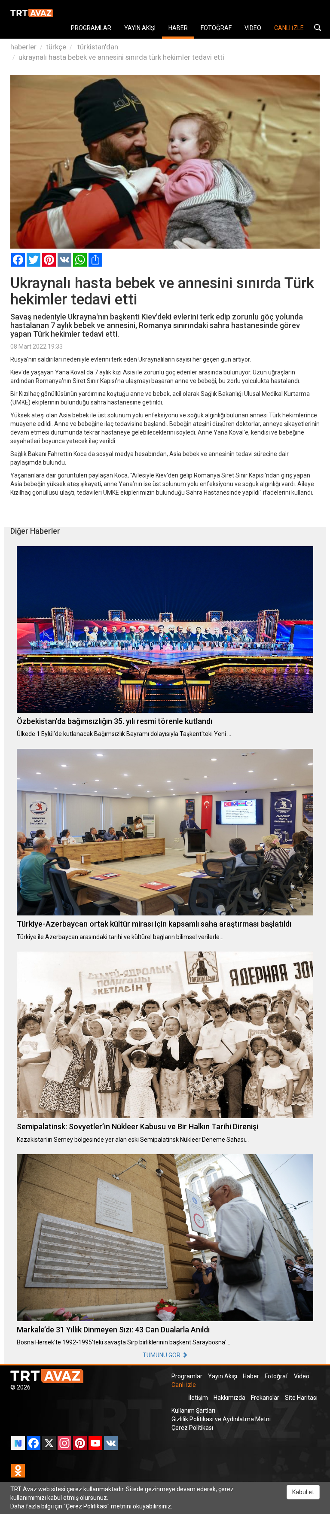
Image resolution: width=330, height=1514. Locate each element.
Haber (251, 1376)
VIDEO (252, 27)
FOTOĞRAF (216, 27)
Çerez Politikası (192, 1427)
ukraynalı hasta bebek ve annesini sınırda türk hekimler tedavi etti (121, 57)
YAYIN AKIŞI (140, 27)
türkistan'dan (97, 47)
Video (301, 1376)
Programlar (186, 1376)
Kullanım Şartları (193, 1410)
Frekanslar (265, 1397)
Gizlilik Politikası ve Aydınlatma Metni (221, 1419)
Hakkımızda (229, 1397)
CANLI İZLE (289, 27)
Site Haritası (301, 1397)
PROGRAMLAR (91, 27)
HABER (178, 27)
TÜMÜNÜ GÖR (162, 1355)
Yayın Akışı (222, 1376)
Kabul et (303, 1492)
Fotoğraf (276, 1376)
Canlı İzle (183, 1384)
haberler (23, 47)
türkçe (56, 47)
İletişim (198, 1397)
